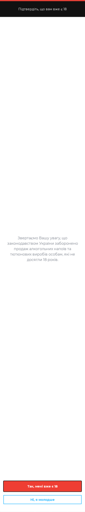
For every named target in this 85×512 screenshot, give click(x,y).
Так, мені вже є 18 (42, 486)
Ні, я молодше (42, 500)
